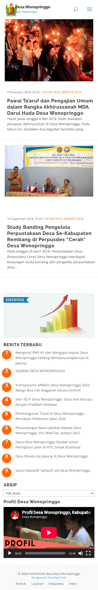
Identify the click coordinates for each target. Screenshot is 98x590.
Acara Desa (51, 92)
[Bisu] (80, 553)
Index (73, 583)
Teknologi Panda (57, 577)
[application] (49, 532)
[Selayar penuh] (88, 553)
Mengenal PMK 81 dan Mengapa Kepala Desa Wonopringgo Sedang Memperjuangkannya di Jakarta (52, 357)
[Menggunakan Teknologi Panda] (11, 9)
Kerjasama (56, 583)
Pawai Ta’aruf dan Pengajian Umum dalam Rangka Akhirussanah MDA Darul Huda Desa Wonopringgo (50, 107)
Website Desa (72, 92)
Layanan (37, 583)
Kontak (21, 583)
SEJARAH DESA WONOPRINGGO (40, 371)
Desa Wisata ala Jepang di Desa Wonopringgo (51, 456)
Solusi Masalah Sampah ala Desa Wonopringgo (52, 470)
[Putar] (9, 553)
